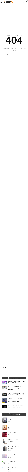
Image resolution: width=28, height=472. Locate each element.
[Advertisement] (14, 19)
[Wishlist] (23, 2)
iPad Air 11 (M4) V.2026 (12, 418)
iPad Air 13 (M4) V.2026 (12, 425)
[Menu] (1, 2)
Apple (9, 421)
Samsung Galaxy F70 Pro (13, 467)
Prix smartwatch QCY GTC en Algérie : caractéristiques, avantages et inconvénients (16, 388)
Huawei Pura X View (12, 432)
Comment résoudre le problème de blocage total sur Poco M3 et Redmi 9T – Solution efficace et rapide (16, 400)
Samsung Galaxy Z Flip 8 (13, 439)
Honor (9, 464)
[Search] (20, 2)
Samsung (9, 443)
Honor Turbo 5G (11, 461)
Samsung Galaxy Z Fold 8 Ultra (14, 446)
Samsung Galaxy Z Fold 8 (13, 454)
